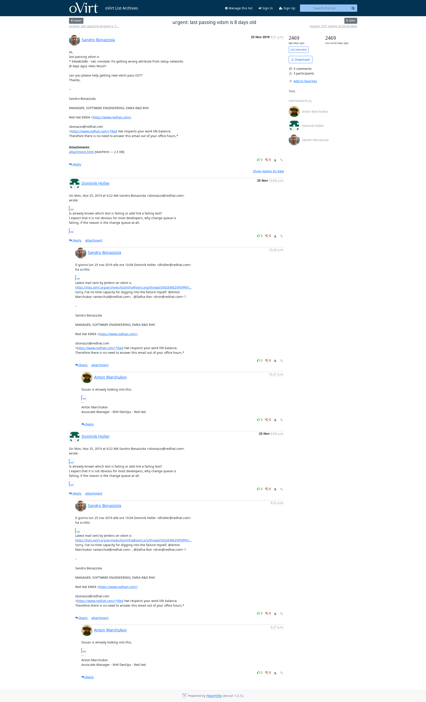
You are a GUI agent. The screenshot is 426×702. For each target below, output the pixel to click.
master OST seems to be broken (333, 26)
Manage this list (240, 8)
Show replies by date (268, 171)
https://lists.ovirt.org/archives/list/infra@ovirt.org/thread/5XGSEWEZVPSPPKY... (133, 287)
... (72, 208)
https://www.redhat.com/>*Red (94, 131)
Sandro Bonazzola (98, 39)
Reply (76, 164)
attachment (93, 240)
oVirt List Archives (121, 8)
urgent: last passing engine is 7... (94, 26)
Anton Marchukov (110, 377)
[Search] (353, 8)
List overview (298, 49)
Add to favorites (305, 81)
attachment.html (81, 152)
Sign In (267, 8)
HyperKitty (214, 696)
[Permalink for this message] (281, 160)
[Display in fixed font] (275, 160)
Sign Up (289, 8)
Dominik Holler (96, 183)
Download (302, 59)
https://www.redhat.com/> (112, 117)
